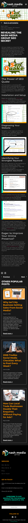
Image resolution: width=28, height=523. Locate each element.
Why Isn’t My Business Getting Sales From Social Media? (13, 306)
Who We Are (5, 465)
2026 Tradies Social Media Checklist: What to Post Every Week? (12, 360)
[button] (26, 4)
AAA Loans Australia (8, 196)
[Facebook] (12, 517)
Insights (9, 27)
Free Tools (4, 27)
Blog (3, 470)
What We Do (5, 468)
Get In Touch (6, 473)
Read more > (8, 333)
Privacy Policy (14, 521)
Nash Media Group (13, 246)
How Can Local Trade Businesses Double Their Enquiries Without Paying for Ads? (13, 410)
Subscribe (10, 228)
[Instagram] (15, 517)
